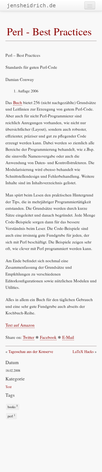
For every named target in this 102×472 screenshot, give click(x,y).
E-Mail (68, 337)
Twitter (28, 337)
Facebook (48, 337)
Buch (17, 102)
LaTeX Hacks (83, 351)
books (13, 406)
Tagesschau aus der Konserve (30, 351)
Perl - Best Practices (49, 31)
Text (8, 387)
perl (11, 415)
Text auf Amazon (20, 325)
